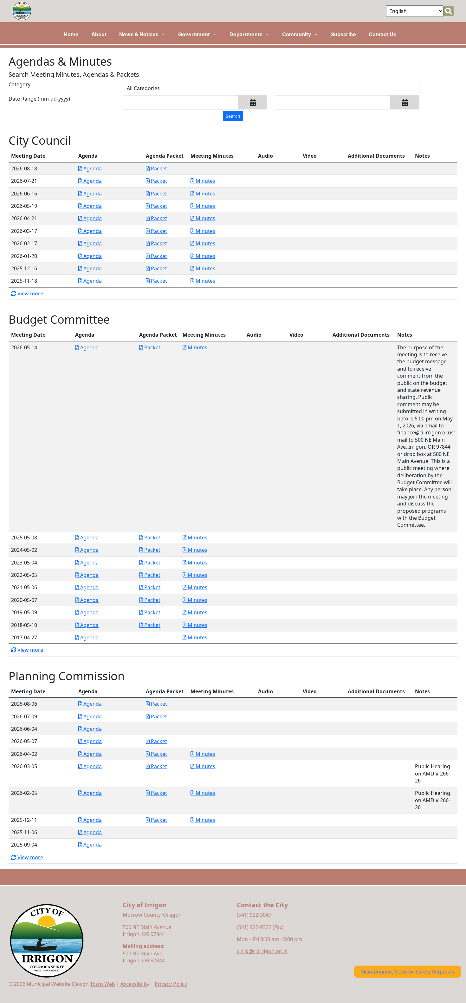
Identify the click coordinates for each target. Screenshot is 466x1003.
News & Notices (139, 34)
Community (296, 34)
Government (194, 34)
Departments (246, 34)
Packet (158, 168)
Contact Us (382, 34)
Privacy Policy (171, 983)
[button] (252, 102)
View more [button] (29, 293)
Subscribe (343, 34)
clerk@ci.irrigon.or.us (262, 951)
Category (19, 84)
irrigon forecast (382, 917)
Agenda (92, 168)
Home (71, 34)
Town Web (102, 983)
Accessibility (134, 983)
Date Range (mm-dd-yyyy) (39, 98)
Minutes (204, 180)
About (99, 34)
